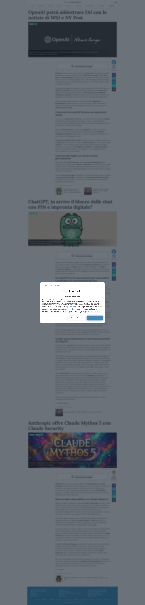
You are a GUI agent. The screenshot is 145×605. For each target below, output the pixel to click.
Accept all (95, 318)
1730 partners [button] (52, 300)
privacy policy (94, 313)
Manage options (76, 318)
